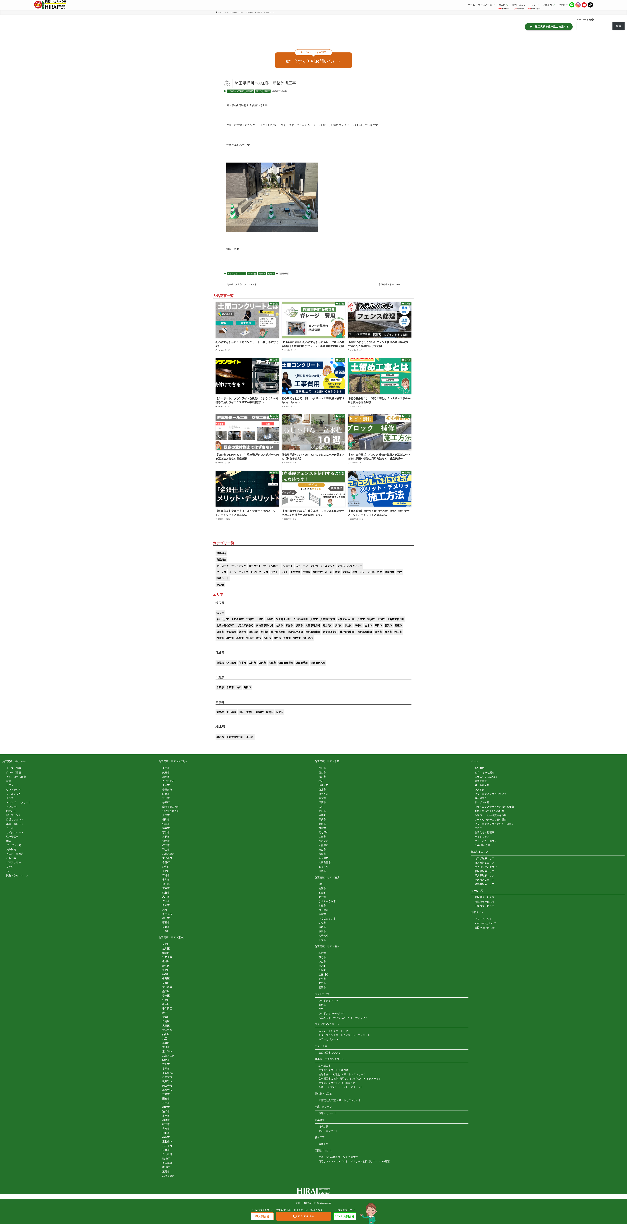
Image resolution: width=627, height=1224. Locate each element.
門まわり (11, 811)
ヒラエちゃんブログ (235, 91)
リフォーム (12, 785)
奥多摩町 (167, 1163)
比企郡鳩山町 (364, 632)
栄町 (321, 806)
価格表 (322, 1004)
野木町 (322, 966)
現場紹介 (250, 91)
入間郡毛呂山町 (346, 619)
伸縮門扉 (389, 572)
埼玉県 (259, 91)
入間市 (314, 619)
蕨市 (258, 638)
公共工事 (11, 858)
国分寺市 (167, 1085)
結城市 (322, 922)
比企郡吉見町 (278, 632)
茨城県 (220, 662)
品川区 (166, 1034)
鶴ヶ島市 (308, 638)
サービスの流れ (483, 802)
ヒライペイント (483, 919)
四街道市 (323, 841)
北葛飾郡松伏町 (225, 625)
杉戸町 (166, 802)
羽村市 (166, 1133)
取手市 (242, 662)
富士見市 (327, 625)
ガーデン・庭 (13, 845)
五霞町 (322, 892)
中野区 (166, 978)
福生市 (166, 1137)
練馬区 (269, 712)
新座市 (398, 625)
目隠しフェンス (259, 572)
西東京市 (167, 1077)
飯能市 (287, 638)
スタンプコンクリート (18, 802)
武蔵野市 (167, 1081)
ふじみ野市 (237, 619)
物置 (337, 572)
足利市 (322, 979)
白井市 (322, 789)
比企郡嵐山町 (312, 632)
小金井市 (167, 1090)
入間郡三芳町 (327, 619)
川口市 (338, 625)
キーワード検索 (585, 19)
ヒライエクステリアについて (490, 794)
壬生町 (322, 970)
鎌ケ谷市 (323, 794)
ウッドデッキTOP (328, 1000)
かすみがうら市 (327, 901)
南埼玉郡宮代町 (264, 625)
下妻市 (322, 940)
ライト (284, 572)
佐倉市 (322, 836)
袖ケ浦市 (323, 858)
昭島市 (166, 1060)
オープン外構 (13, 768)
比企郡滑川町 (347, 632)
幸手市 (358, 625)
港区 (164, 1012)
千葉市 (230, 687)
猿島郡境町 (302, 662)
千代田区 (167, 1008)
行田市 (267, 638)
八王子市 (167, 1145)
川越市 (348, 625)
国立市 (166, 1098)
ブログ (478, 828)
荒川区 (166, 948)
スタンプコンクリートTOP (333, 1031)
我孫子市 (323, 785)
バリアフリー (354, 566)
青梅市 (166, 1128)
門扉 (379, 572)
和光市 (289, 625)
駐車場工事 (12, 836)
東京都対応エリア (484, 863)
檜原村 (166, 1167)
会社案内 (479, 768)
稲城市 (260, 712)
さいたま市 (223, 619)
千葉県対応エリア (484, 875)
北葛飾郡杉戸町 (395, 619)
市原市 (322, 854)
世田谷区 (231, 712)
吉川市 (279, 625)
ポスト (274, 572)
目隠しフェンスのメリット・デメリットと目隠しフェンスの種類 (354, 1161)
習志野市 (323, 832)
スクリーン (302, 566)
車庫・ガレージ (14, 824)
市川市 (322, 828)
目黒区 (166, 1021)
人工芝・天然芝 (14, 854)
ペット (10, 871)
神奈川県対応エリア (486, 867)
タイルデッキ (327, 566)
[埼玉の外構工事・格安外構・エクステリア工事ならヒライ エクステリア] (50, 5)
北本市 (381, 619)
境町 (321, 884)
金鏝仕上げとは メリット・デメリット (341, 1087)
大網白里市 (325, 862)
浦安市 (322, 798)
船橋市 (322, 824)
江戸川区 (167, 957)
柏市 (238, 687)
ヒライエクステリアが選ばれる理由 (494, 806)
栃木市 (322, 953)
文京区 (250, 712)
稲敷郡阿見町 (318, 662)
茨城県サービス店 (484, 897)
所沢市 (388, 625)
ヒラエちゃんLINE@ (486, 776)
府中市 (166, 1103)
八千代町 (323, 935)
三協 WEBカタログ (485, 927)
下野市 (322, 957)
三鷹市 (166, 1094)
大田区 (166, 1025)
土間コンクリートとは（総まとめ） (338, 1083)
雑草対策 (11, 849)
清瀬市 (166, 1047)
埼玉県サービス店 (484, 901)
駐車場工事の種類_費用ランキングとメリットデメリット (350, 1078)
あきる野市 (168, 1176)
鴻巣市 (297, 638)
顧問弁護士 (481, 781)
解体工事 (323, 1144)
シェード (288, 566)
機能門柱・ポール (322, 572)
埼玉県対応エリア (484, 858)
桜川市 (322, 931)
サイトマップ (482, 836)
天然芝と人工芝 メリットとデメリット (340, 1100)
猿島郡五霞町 (286, 662)
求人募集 (479, 789)
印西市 (322, 802)
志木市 (368, 625)
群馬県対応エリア (484, 884)
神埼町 (322, 815)
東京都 (220, 712)
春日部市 (231, 632)
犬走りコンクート (328, 1131)
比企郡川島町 (330, 632)
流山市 (322, 772)
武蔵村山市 (168, 1055)
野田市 (247, 687)
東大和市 (167, 1051)
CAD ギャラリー (484, 845)
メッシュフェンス (239, 572)
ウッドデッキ (238, 566)
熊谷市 (388, 632)
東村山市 (167, 1141)
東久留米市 (168, 1073)
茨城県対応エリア (484, 871)
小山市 (250, 737)
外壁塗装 (295, 572)
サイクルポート (272, 566)
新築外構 (284, 273)
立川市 (166, 1064)
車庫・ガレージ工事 (364, 572)
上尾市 (259, 619)
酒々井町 (323, 866)
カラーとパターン (328, 1039)
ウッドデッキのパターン (332, 1013)
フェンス (221, 572)
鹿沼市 (322, 987)
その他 (314, 566)
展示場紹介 (481, 798)
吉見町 (166, 862)
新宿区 (166, 965)
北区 (241, 712)
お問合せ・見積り (484, 832)
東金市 (322, 849)
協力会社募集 (482, 785)
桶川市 (267, 91)
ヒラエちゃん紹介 (484, 772)
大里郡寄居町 (312, 625)
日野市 (166, 1150)
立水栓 (346, 572)
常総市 (272, 662)
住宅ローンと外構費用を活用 (490, 815)
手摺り (306, 572)
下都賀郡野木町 (235, 737)
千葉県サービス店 (484, 906)
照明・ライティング (17, 875)
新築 (8, 781)
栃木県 (220, 737)
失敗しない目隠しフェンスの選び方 (338, 1157)
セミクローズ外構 (16, 776)
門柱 (399, 572)
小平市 (166, 1068)
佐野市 (322, 983)
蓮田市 (250, 638)
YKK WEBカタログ (485, 923)
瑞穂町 (166, 1158)
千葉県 (220, 687)
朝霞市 (242, 632)
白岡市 (220, 638)
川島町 (166, 871)
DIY (321, 1009)
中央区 (166, 1004)
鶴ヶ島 (166, 884)
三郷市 (250, 619)
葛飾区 (166, 1043)
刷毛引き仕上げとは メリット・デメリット (342, 1074)
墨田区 (166, 991)
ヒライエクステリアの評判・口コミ (494, 824)
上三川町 (323, 974)
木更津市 (323, 845)
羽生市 (230, 638)
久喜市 (269, 619)
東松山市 (253, 632)
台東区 (166, 995)
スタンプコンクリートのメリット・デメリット (344, 1035)
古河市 (252, 662)
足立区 (279, 712)
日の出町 (167, 1154)
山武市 (322, 871)
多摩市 (166, 1115)
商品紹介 (221, 559)
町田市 (166, 1124)
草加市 (240, 638)
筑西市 (322, 927)
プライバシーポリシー (487, 841)
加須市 (371, 619)
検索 (618, 26)
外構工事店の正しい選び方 (489, 811)
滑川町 (166, 866)
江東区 (166, 1000)
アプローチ (223, 566)
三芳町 (166, 931)
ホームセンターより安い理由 (490, 819)
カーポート (255, 566)
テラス (341, 566)
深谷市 (378, 632)
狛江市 (166, 1111)
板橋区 (166, 961)
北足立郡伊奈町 (244, 625)
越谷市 (277, 638)
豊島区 (166, 970)
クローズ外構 (13, 772)
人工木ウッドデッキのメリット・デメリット (343, 1017)
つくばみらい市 (327, 918)
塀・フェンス (13, 815)
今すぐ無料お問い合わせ (317, 61)
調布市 (166, 1107)
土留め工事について (330, 1052)
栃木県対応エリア (484, 880)
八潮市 (361, 619)
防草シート (223, 578)
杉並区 (166, 974)
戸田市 (378, 625)
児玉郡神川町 (300, 619)
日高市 (220, 632)
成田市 (322, 811)
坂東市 (262, 662)
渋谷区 (166, 1017)
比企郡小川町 (295, 632)
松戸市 (322, 776)
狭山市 (398, 632)
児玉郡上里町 (283, 619)
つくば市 (231, 662)
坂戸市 (299, 625)
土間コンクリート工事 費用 (334, 1070)
